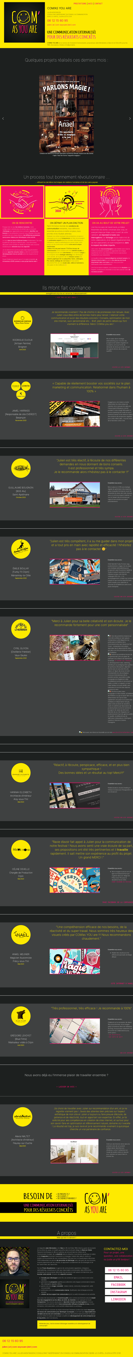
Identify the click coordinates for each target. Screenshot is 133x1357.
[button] (3, 118)
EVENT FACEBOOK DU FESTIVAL (122, 882)
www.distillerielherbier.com (122, 732)
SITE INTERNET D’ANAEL (122, 983)
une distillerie (114, 1034)
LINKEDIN (118, 1299)
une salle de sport (116, 1037)
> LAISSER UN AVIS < (66, 1087)
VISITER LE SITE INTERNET (121, 367)
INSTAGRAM (118, 1292)
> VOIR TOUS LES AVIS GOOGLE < (66, 297)
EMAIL (118, 1277)
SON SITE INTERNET (126, 1053)
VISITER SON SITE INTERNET (123, 596)
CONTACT (98, 3)
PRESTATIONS (80, 3)
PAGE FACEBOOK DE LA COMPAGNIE (118, 902)
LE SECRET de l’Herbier (123, 660)
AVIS (90, 3)
